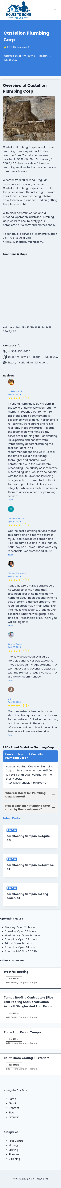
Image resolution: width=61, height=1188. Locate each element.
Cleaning (14, 1159)
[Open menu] (54, 10)
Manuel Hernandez (17, 573)
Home (12, 1099)
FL (9, 982)
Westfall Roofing (16, 972)
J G (9, 699)
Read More (15, 979)
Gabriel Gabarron (16, 518)
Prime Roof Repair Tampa (22, 1032)
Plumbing (15, 1154)
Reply (10, 500)
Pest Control (16, 1141)
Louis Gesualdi (15, 391)
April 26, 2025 (14, 394)
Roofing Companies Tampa (24, 982)
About (12, 1103)
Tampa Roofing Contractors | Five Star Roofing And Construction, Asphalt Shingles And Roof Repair (28, 1002)
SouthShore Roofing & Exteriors (26, 1058)
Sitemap (14, 1117)
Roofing (12, 830)
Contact (14, 1108)
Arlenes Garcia (15, 644)
